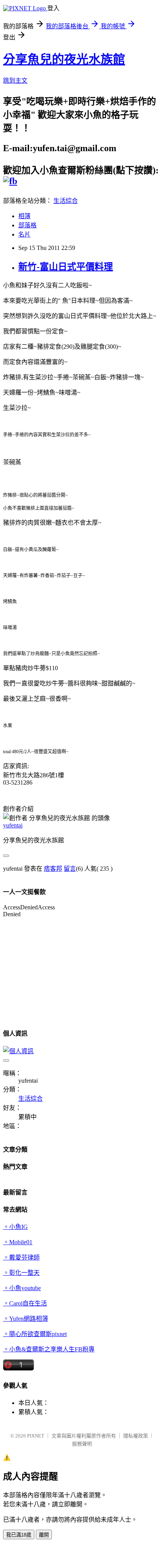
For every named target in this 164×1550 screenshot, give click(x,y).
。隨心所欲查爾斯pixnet (35, 1334)
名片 (24, 234)
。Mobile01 (17, 1242)
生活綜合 (65, 200)
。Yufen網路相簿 (25, 1318)
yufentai (13, 825)
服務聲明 (82, 1444)
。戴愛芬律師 (21, 1257)
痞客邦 (53, 868)
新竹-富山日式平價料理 (65, 267)
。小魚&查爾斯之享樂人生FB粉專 (49, 1349)
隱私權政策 (135, 1436)
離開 (44, 1535)
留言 (70, 868)
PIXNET (35, 1436)
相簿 (24, 216)
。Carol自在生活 (25, 1303)
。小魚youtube (22, 1288)
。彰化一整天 (21, 1272)
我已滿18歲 (18, 1535)
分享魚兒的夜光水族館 (64, 59)
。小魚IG (15, 1227)
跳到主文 (15, 80)
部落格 (27, 225)
